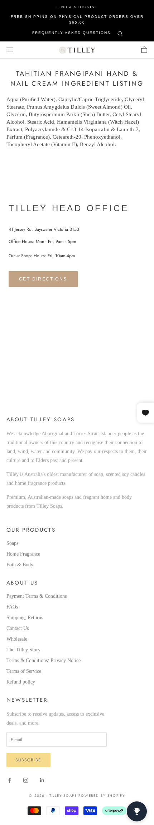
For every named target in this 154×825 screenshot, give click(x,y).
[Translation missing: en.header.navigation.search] (120, 32)
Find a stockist (77, 7)
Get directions (43, 279)
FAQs (12, 607)
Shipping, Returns (24, 617)
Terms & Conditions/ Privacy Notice (43, 660)
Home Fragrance (23, 554)
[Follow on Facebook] (9, 780)
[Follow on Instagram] (26, 780)
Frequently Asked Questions (71, 33)
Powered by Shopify (101, 795)
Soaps (12, 543)
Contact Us (17, 628)
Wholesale (16, 639)
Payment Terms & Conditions (36, 596)
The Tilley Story (23, 649)
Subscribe (28, 760)
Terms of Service (23, 671)
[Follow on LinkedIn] (42, 780)
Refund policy (20, 682)
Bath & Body (19, 564)
